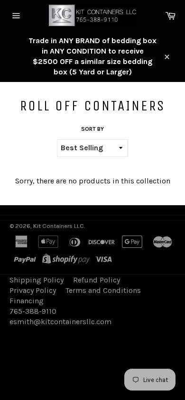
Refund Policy (96, 279)
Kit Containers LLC (58, 225)
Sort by (92, 129)
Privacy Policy (32, 290)
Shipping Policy (36, 279)
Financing (26, 300)
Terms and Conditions (103, 290)
